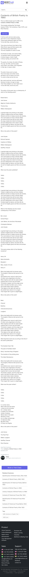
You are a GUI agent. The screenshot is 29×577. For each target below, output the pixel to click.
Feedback (17, 560)
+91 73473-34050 (8, 554)
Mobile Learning (18, 532)
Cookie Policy (9, 572)
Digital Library (5, 534)
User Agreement (19, 572)
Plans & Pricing (5, 563)
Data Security (21, 571)
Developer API (18, 530)
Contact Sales (5, 560)
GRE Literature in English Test (10, 514)
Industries (16, 534)
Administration (5, 536)
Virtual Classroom (6, 530)
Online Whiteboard (6, 532)
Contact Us (18, 562)
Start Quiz (4, 33)
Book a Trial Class (14, 468)
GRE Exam (5, 517)
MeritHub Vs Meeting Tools (21, 536)
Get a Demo (5, 565)
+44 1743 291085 (8, 552)
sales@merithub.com (7, 558)
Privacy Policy (12, 571)
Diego (7, 456)
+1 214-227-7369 (8, 549)
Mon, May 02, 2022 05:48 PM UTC (13, 458)
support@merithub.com (21, 558)
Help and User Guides (20, 549)
